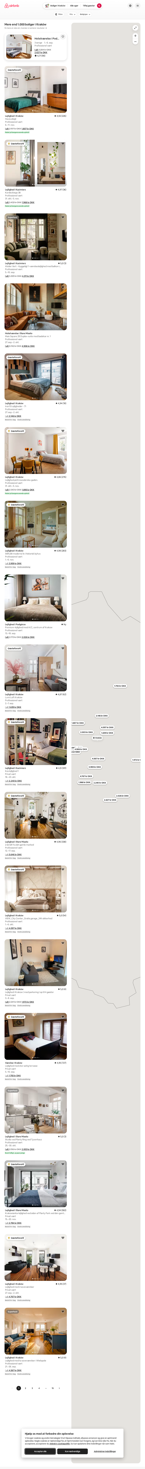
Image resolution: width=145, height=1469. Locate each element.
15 (53, 1388)
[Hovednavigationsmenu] (137, 6)
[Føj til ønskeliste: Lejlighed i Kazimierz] (63, 143)
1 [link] (18, 1388)
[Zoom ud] (135, 41)
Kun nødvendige (72, 1451)
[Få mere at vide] (46, 28)
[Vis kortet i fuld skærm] (135, 28)
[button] (37, 49)
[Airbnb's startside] (12, 5)
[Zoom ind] (135, 36)
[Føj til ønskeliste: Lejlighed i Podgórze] (63, 578)
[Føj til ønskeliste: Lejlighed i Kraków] (63, 69)
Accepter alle (40, 1451)
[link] (12, 1388)
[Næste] (59, 1388)
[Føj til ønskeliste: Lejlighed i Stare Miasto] (63, 795)
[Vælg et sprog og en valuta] (130, 6)
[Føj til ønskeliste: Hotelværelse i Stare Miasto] (63, 287)
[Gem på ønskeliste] (63, 36)
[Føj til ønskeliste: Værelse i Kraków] (63, 1016)
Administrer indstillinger (105, 1451)
